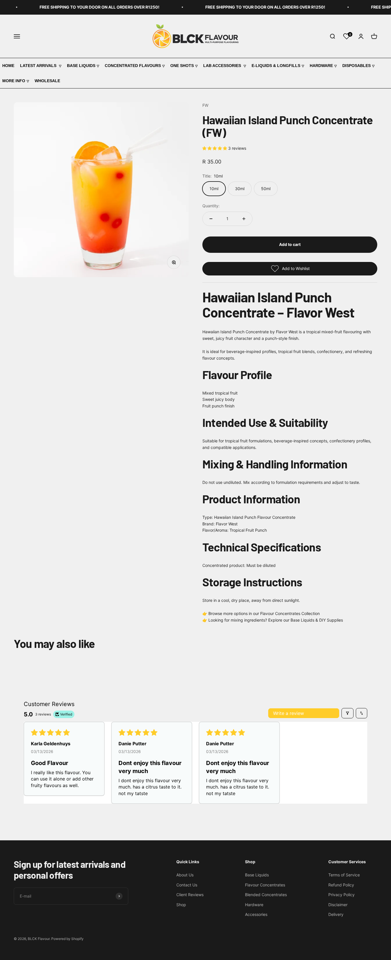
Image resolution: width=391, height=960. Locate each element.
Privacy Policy (341, 894)
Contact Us (186, 884)
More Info (13, 80)
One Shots (182, 65)
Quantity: (211, 205)
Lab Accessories (222, 65)
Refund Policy (341, 884)
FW (205, 105)
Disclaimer (337, 904)
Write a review (288, 713)
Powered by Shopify (67, 939)
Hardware (321, 65)
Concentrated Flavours (133, 65)
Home (8, 65)
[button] (215, 148)
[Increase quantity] (244, 219)
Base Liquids (81, 65)
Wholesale (47, 80)
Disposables (356, 65)
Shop (181, 904)
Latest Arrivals (39, 65)
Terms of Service (344, 874)
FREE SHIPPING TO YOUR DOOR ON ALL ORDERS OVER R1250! (92, 7)
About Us (184, 874)
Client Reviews (190, 894)
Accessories (256, 914)
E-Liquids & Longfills (276, 65)
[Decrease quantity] (211, 219)
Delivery (335, 914)
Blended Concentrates (266, 894)
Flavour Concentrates (265, 884)
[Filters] (347, 713)
